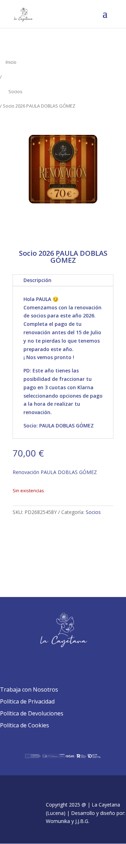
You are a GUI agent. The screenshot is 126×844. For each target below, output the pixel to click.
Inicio (11, 62)
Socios (15, 91)
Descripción (37, 280)
